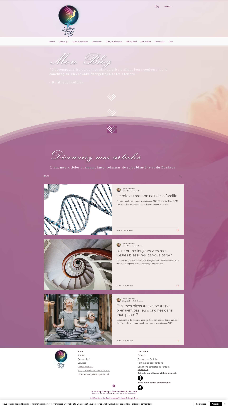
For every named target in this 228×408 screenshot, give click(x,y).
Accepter (215, 403)
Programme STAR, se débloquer (94, 370)
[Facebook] (140, 378)
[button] (158, 6)
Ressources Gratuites (148, 359)
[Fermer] (224, 404)
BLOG (46, 176)
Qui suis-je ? (84, 359)
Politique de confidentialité (150, 363)
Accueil (81, 355)
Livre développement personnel (93, 374)
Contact (141, 355)
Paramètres (201, 403)
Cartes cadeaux (85, 366)
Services (82, 363)
